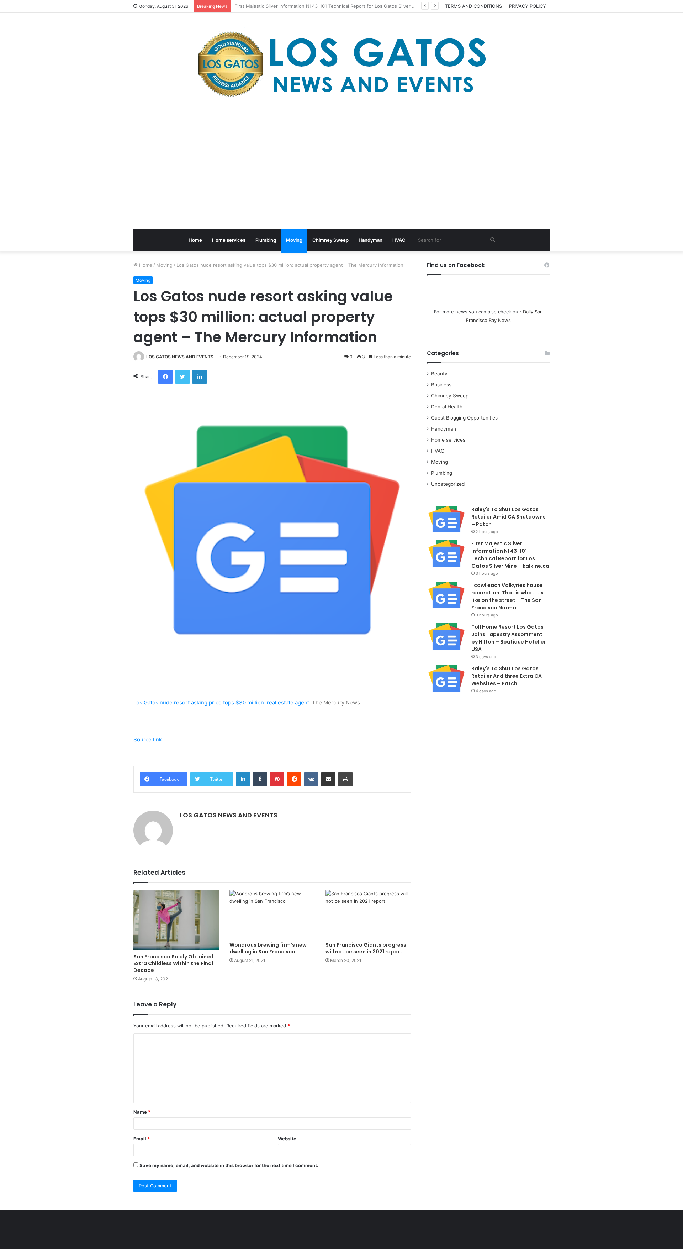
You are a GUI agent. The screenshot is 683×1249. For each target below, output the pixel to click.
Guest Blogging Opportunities (464, 418)
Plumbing (265, 240)
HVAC (399, 240)
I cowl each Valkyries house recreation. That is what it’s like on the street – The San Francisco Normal (507, 596)
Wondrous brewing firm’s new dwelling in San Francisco (268, 948)
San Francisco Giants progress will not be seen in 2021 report (365, 948)
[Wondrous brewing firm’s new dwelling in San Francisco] (272, 914)
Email (141, 1138)
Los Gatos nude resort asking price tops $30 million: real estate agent (221, 702)
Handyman (370, 240)
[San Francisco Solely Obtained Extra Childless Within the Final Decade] (176, 920)
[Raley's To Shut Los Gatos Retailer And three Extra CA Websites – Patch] (446, 678)
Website (287, 1138)
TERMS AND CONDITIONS (473, 6)
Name (141, 1112)
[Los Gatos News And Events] (341, 64)
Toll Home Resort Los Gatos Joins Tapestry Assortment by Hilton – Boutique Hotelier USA (508, 638)
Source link (147, 739)
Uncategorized (448, 484)
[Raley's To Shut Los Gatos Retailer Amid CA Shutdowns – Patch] (446, 519)
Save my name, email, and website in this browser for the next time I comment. (228, 1165)
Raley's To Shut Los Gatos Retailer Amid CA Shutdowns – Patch (508, 517)
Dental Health (446, 407)
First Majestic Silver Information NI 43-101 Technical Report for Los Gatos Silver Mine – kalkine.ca (510, 554)
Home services (228, 240)
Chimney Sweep (330, 240)
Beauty (439, 373)
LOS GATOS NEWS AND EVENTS (179, 356)
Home (195, 240)
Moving (294, 240)
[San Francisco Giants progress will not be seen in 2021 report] (368, 914)
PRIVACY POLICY (527, 6)
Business (441, 384)
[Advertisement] (341, 165)
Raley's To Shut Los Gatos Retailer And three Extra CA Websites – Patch (506, 676)
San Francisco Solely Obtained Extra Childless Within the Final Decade (173, 963)
